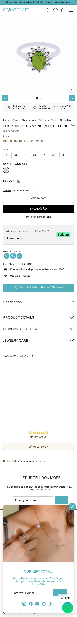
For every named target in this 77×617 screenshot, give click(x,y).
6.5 (34, 154)
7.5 (53, 154)
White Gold (6, 170)
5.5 (16, 154)
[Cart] (63, 10)
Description (12, 302)
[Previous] (5, 98)
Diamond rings (29, 120)
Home (6, 120)
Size (5, 149)
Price (6, 136)
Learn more (14, 238)
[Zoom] (71, 88)
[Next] (72, 98)
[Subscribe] (60, 592)
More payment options (38, 216)
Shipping (7, 190)
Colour (15, 164)
